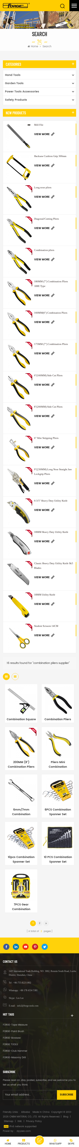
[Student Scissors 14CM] (18, 637)
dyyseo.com (24, 1131)
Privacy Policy (34, 1121)
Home (34, 47)
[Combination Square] (21, 700)
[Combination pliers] (18, 261)
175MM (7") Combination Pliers (51, 344)
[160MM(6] (18, 324)
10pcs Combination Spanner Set (21, 859)
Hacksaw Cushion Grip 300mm (50, 156)
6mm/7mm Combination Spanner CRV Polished (21, 812)
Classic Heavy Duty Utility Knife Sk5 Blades (53, 565)
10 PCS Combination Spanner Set (58, 859)
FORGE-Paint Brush (13, 1031)
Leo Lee (20, 998)
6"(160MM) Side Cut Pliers (48, 375)
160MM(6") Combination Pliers (50, 312)
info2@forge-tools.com (27, 1005)
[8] (18, 418)
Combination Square (21, 719)
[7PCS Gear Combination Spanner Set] (21, 885)
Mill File (38, 124)
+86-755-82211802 (22, 982)
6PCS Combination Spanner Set (58, 811)
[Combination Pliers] (58, 700)
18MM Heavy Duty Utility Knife (51, 532)
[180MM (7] (18, 292)
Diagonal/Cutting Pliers (46, 218)
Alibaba (25, 1112)
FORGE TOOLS (10, 1044)
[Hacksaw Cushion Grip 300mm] (18, 167)
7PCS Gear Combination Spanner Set (21, 907)
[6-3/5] (18, 512)
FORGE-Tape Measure (15, 1025)
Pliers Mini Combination (58, 764)
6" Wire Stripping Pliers (46, 438)
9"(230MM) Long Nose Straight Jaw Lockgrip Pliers (53, 471)
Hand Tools (13, 75)
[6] (18, 386)
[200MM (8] (21, 743)
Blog (65, 1117)
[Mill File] (18, 136)
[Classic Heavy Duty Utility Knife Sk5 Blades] (18, 574)
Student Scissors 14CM (46, 626)
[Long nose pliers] (18, 199)
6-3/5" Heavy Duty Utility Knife (50, 500)
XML (19, 1121)
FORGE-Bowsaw (12, 1038)
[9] (18, 480)
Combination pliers (44, 250)
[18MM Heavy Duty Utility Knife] (18, 543)
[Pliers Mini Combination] (58, 743)
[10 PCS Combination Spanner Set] (58, 838)
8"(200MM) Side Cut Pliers (48, 406)
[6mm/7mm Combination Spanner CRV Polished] (21, 790)
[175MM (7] (18, 355)
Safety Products (16, 100)
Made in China (41, 1112)
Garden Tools (14, 83)
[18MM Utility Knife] (18, 606)
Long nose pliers (42, 187)
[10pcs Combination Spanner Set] (21, 838)
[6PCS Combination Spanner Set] (58, 790)
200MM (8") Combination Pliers (21, 764)
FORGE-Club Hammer (15, 1051)
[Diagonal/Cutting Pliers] (18, 230)
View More (42, 134)
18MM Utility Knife (44, 594)
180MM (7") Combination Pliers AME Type (51, 283)
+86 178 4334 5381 (29, 990)
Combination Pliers (57, 719)
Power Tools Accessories (22, 91)
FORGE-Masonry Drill (14, 1057)
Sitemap (8, 1121)
